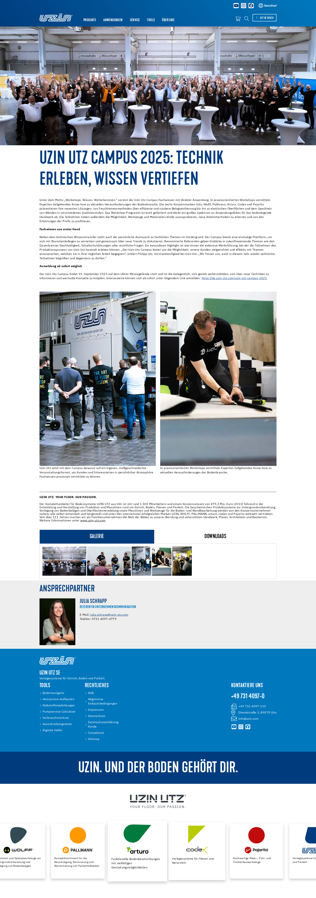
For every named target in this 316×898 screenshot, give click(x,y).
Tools (151, 20)
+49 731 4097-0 (248, 696)
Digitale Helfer (53, 730)
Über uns (168, 20)
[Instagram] (244, 6)
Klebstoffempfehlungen (59, 705)
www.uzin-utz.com (93, 520)
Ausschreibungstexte (57, 724)
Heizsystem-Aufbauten (58, 699)
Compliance (96, 733)
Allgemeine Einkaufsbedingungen (102, 701)
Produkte (89, 20)
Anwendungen (113, 20)
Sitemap (93, 739)
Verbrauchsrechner (56, 718)
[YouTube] (236, 6)
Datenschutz (96, 716)
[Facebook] (251, 6)
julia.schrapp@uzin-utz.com (109, 615)
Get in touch (266, 18)
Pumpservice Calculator (59, 711)
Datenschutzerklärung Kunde (103, 724)
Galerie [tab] (97, 537)
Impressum (96, 710)
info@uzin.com (248, 718)
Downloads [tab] (215, 537)
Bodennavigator (54, 693)
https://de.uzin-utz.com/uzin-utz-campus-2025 (234, 278)
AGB (91, 693)
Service (135, 20)
